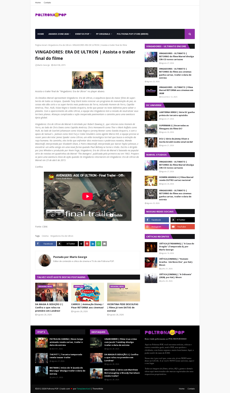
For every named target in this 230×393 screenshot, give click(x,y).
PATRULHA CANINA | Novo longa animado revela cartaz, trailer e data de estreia (66, 342)
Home (38, 2)
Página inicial (41, 45)
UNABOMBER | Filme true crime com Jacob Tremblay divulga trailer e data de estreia (120, 342)
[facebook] (157, 219)
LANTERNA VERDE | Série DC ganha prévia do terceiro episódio (177, 114)
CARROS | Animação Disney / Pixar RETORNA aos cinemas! (87, 306)
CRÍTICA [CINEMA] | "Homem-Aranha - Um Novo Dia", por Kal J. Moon (176, 261)
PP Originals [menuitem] (103, 33)
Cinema (45, 236)
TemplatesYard (83, 388)
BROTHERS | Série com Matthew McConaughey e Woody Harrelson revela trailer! (122, 372)
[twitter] (183, 219)
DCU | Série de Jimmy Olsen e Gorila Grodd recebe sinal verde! (176, 140)
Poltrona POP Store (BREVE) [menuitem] (132, 33)
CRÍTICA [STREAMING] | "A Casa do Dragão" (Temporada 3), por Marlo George (176, 246)
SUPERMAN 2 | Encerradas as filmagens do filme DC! (174, 127)
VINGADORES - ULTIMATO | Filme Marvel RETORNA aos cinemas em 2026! (176, 90)
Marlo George (43, 65)
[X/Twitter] (67, 243)
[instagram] (157, 226)
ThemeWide (97, 388)
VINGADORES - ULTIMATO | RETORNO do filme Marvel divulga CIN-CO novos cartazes (176, 56)
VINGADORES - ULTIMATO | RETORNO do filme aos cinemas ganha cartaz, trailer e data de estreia (175, 73)
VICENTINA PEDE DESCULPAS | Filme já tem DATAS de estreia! (122, 307)
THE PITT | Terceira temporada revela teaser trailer (66, 356)
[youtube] (183, 226)
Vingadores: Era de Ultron (59, 45)
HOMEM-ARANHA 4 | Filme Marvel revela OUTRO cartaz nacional (176, 179)
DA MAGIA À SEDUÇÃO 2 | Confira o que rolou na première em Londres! (49, 307)
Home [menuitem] (41, 33)
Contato (47, 2)
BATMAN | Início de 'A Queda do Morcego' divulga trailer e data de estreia (67, 370)
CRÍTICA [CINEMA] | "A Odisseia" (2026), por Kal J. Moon (175, 276)
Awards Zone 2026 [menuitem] (59, 33)
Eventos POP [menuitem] (82, 33)
